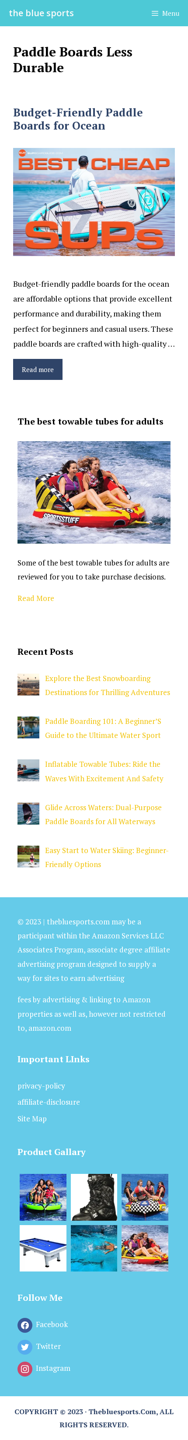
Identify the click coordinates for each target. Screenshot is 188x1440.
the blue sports (41, 13)
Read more (38, 369)
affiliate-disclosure (48, 1102)
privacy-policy (41, 1086)
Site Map (32, 1118)
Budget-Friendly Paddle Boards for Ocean (78, 119)
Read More (35, 598)
